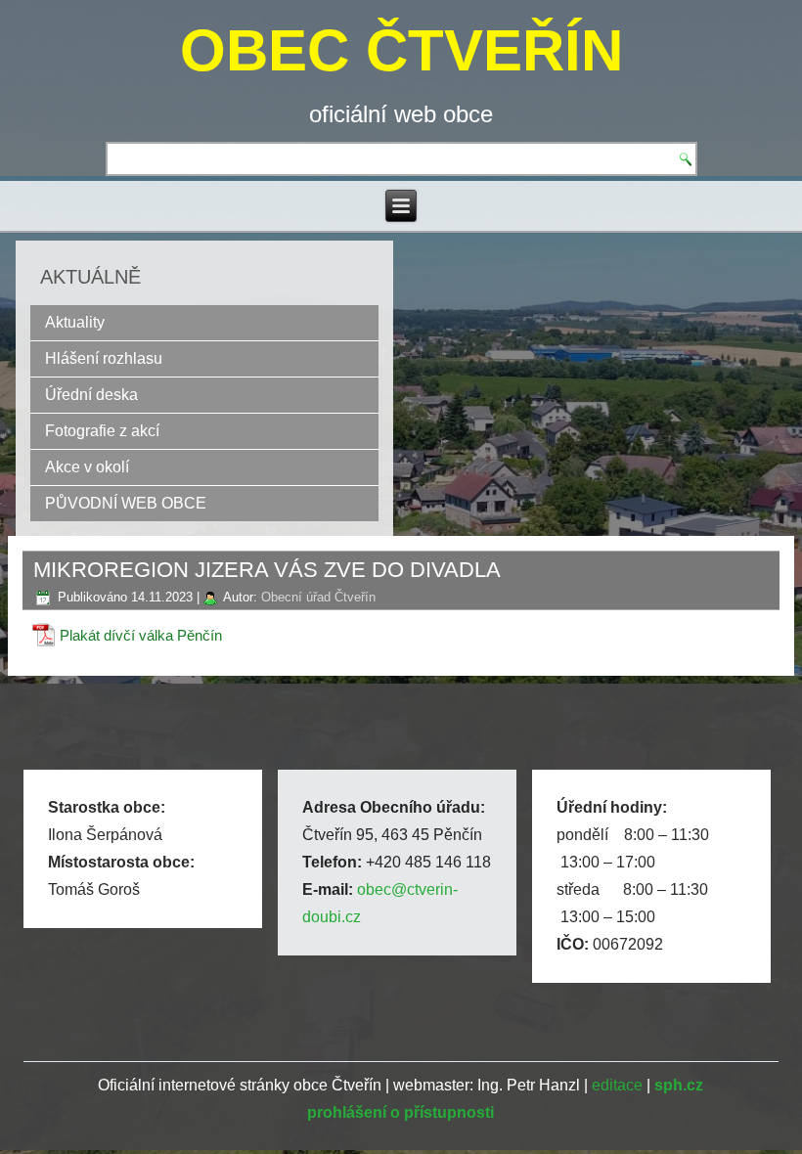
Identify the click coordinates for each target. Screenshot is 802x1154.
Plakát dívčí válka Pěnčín (141, 635)
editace (617, 1085)
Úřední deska (91, 394)
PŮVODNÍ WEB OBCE (125, 503)
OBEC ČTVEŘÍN (401, 50)
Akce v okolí (87, 467)
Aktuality (75, 322)
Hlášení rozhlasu (103, 358)
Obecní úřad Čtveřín (318, 597)
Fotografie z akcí (102, 430)
